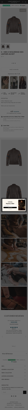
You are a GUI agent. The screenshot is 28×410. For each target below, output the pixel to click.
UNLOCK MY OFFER (10, 207)
